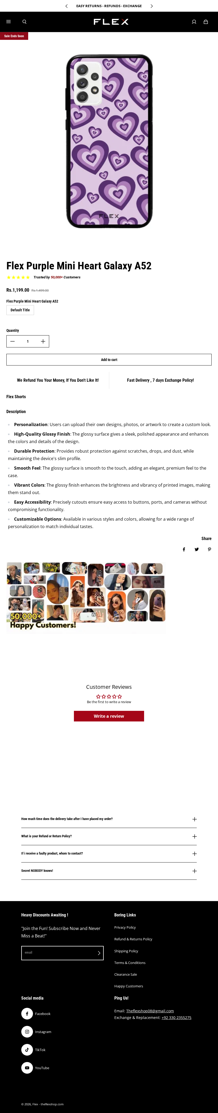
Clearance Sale (125, 974)
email (28, 952)
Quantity (12, 330)
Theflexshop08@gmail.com (150, 1010)
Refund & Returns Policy (133, 939)
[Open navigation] (12, 22)
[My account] (194, 22)
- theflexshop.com (51, 1104)
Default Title (20, 310)
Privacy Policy (125, 927)
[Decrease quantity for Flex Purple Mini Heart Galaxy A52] (12, 341)
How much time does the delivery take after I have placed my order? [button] (67, 819)
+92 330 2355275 (176, 1017)
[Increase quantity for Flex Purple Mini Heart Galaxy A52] (43, 341)
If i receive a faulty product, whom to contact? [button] (52, 853)
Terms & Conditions (129, 962)
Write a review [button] (109, 716)
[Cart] (206, 22)
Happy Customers (128, 986)
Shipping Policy (126, 951)
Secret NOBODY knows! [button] (37, 871)
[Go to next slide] (151, 6)
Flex (35, 1104)
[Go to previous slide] (67, 6)
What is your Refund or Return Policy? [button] (46, 836)
